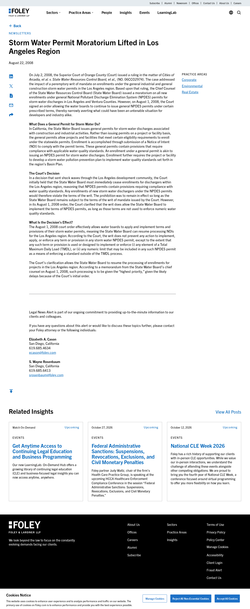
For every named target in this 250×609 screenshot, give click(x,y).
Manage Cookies (155, 598)
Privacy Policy (216, 532)
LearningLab (166, 12)
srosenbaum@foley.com (46, 375)
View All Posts (228, 412)
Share (11, 114)
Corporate (189, 80)
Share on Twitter (11, 86)
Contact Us (209, 3)
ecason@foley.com (42, 352)
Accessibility (215, 555)
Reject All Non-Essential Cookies (190, 598)
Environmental (192, 86)
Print (11, 95)
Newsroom (182, 3)
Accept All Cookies (227, 598)
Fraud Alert (214, 570)
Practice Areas (80, 12)
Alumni (168, 3)
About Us (224, 3)
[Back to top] (11, 392)
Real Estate (190, 92)
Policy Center (215, 540)
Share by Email (11, 105)
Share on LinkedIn (11, 76)
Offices (195, 3)
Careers (237, 3)
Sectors (52, 12)
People (107, 12)
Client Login (214, 562)
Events (144, 12)
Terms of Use (215, 524)
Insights (126, 12)
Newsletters (20, 33)
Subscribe (155, 3)
